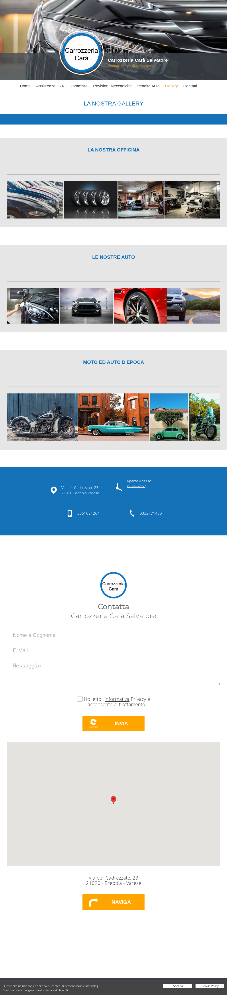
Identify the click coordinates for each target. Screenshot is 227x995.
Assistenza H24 (50, 86)
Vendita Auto (148, 86)
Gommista (78, 86)
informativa (117, 699)
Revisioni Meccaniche (112, 86)
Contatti (190, 86)
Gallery (171, 86)
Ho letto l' (94, 699)
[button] (113, 800)
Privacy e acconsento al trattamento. (119, 701)
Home (25, 86)
